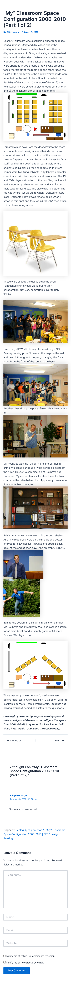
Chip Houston (18, 795)
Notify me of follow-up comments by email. (30, 955)
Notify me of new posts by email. (25, 962)
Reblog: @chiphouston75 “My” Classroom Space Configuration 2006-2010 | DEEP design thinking (34, 834)
